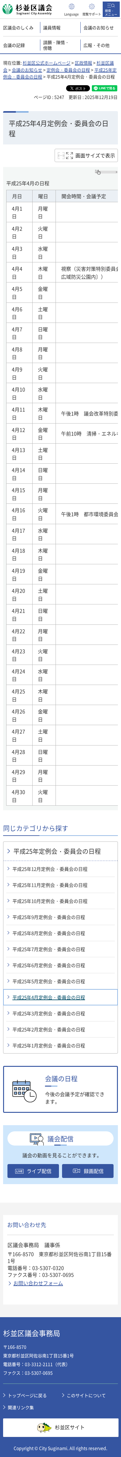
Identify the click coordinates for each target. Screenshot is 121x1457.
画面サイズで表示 (95, 155)
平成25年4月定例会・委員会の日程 (48, 997)
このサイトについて (86, 1395)
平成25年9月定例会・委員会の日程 (48, 917)
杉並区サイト (70, 1427)
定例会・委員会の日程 (68, 70)
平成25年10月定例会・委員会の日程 (49, 901)
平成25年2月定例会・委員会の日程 (48, 1029)
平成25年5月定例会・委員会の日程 (48, 981)
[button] (71, 9)
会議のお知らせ (27, 70)
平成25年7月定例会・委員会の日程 (48, 949)
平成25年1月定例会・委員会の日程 (48, 1045)
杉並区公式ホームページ (46, 63)
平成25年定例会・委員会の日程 (57, 851)
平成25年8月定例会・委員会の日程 (48, 933)
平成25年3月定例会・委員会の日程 (48, 1013)
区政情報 (83, 63)
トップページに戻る (27, 1395)
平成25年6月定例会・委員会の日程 (48, 965)
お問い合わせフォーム (38, 1283)
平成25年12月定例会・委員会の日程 (49, 869)
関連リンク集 (21, 1407)
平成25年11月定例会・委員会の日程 (49, 885)
